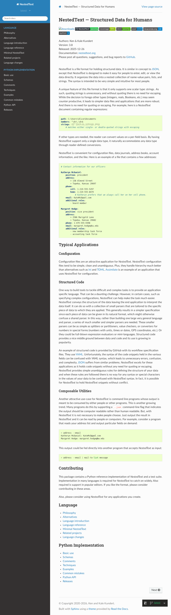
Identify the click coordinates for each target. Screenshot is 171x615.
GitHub (130, 57)
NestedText (26, 4)
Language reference (14, 48)
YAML (79, 354)
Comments (9, 85)
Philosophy (9, 33)
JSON (155, 69)
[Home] (60, 6)
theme (92, 609)
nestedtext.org (87, 53)
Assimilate (112, 269)
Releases (8, 110)
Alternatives (10, 38)
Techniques (9, 90)
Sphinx (75, 609)
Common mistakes (13, 100)
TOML (100, 269)
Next (154, 590)
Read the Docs (119, 609)
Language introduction (15, 43)
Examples (9, 95)
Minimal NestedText (14, 53)
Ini (90, 269)
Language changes (13, 62)
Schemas (8, 80)
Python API (9, 105)
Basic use (8, 75)
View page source (152, 6)
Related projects (12, 58)
